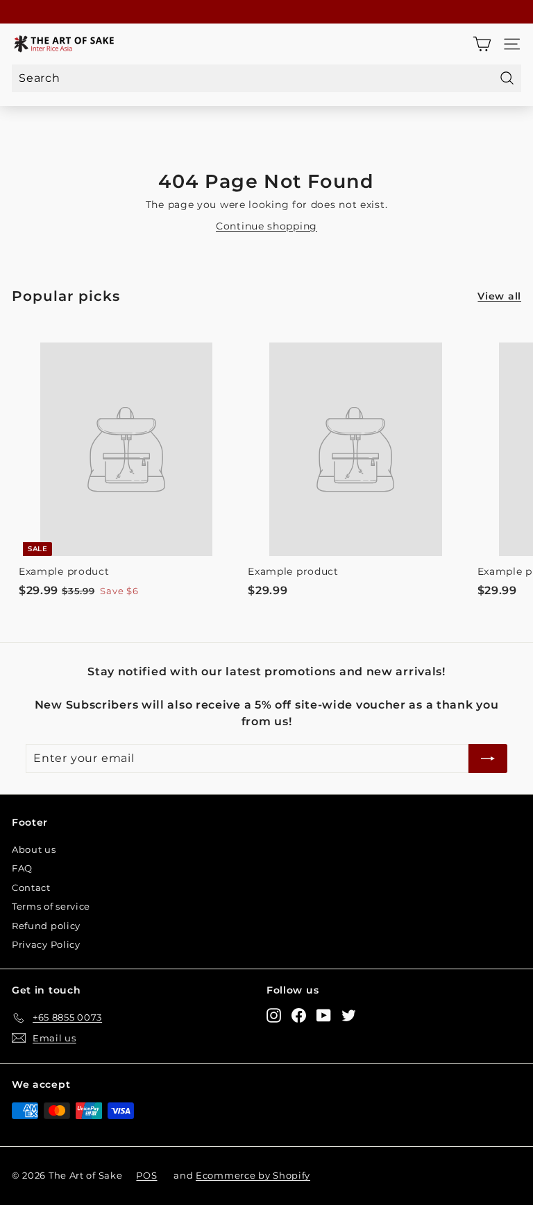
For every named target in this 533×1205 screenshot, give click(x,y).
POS (146, 1175)
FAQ (22, 868)
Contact (31, 887)
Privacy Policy (46, 944)
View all (499, 296)
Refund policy (46, 925)
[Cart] (482, 44)
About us (34, 849)
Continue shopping (266, 226)
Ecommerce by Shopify (253, 1175)
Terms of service (51, 906)
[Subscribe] (487, 758)
